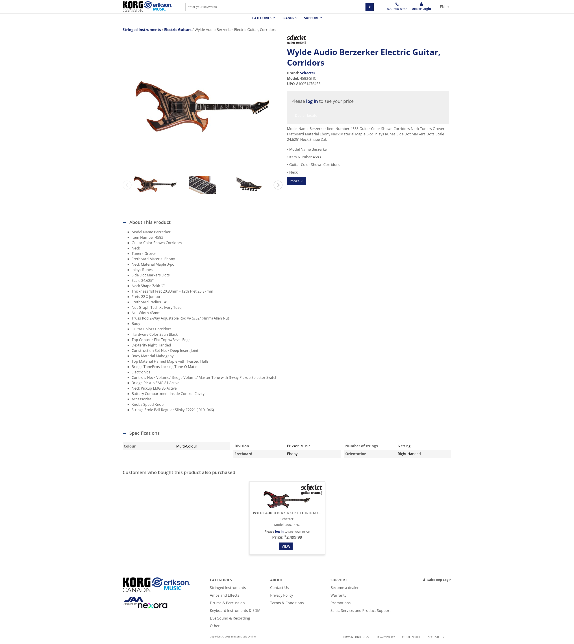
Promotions (340, 602)
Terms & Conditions (287, 602)
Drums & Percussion (227, 602)
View (286, 546)
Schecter (307, 73)
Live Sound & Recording (230, 618)
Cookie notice (411, 637)
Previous (127, 185)
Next (278, 185)
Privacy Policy (281, 595)
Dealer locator (307, 115)
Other (215, 625)
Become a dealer (344, 587)
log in (312, 101)
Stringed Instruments (228, 587)
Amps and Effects (224, 595)
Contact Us (279, 587)
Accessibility (436, 637)
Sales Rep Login (439, 580)
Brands (287, 18)
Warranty (338, 595)
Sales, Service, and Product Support (360, 610)
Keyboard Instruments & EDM (235, 610)
